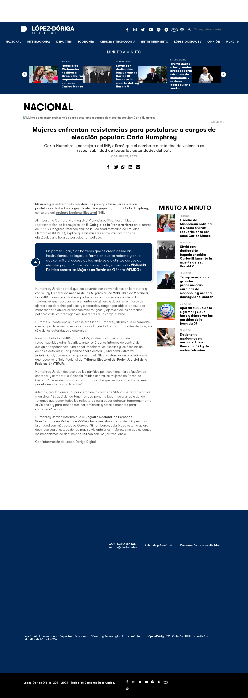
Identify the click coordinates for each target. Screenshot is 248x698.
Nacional (13, 41)
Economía (86, 41)
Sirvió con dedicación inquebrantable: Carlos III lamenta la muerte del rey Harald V (128, 76)
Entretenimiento (154, 41)
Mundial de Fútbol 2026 (41, 639)
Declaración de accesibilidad (200, 545)
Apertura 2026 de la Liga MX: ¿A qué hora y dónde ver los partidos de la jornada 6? (196, 315)
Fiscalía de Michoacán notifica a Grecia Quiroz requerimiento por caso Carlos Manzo (73, 76)
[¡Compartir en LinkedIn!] (130, 167)
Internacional (38, 41)
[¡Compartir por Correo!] (138, 167)
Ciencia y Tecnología (117, 41)
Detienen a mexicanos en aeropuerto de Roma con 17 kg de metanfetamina (194, 342)
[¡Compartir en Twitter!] (116, 167)
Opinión (213, 41)
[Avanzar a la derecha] (238, 42)
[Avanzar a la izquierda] (24, 74)
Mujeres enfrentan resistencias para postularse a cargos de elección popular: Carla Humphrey (124, 133)
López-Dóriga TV (188, 41)
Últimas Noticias (196, 636)
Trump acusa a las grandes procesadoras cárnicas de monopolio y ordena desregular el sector (181, 76)
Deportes (64, 41)
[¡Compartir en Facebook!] (108, 167)
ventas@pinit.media (123, 547)
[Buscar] (243, 41)
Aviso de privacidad (158, 545)
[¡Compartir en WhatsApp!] (123, 167)
